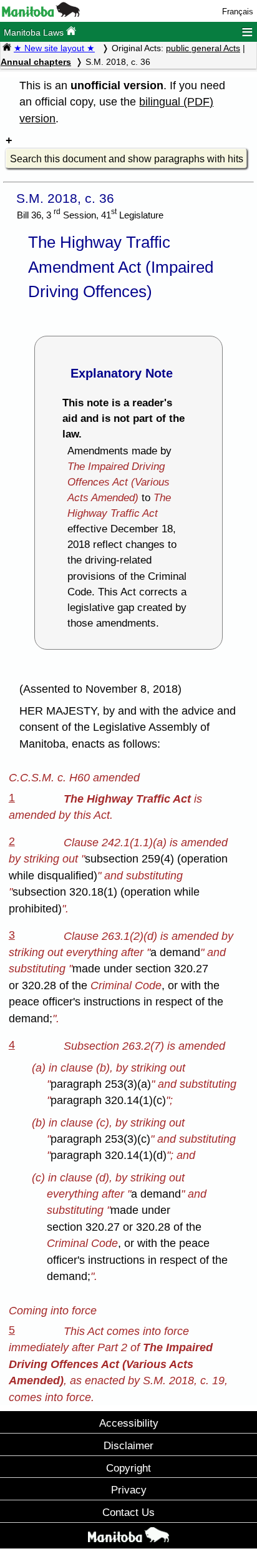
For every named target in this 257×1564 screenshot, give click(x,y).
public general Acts (203, 48)
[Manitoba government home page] (41, 14)
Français (237, 11)
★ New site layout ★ (54, 48)
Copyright (128, 1468)
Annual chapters (36, 62)
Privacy (129, 1489)
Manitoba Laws (35, 32)
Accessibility (128, 1423)
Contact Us (128, 1512)
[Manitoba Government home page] (128, 1537)
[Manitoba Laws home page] (6, 48)
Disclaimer (128, 1445)
